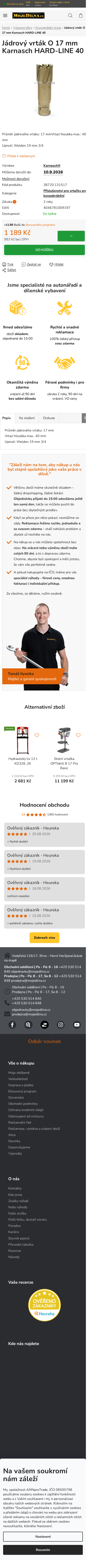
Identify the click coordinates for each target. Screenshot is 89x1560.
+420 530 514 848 (26, 1003)
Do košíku (44, 250)
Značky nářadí (18, 1201)
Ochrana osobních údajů (25, 1110)
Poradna (14, 1226)
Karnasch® (51, 165)
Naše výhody (17, 1207)
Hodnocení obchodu (44, 805)
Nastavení (43, 1536)
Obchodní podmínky (23, 1103)
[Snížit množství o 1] (71, 236)
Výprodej (15, 1153)
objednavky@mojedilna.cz (30, 971)
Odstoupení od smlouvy (26, 1116)
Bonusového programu (40, 225)
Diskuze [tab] (49, 418)
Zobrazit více (44, 937)
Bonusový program (22, 1091)
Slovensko (16, 1097)
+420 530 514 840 (26, 998)
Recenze (14, 1251)
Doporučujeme (19, 1147)
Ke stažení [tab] (27, 418)
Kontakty (15, 1188)
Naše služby (17, 1213)
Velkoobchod (18, 1079)
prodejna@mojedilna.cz (28, 980)
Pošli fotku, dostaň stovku (27, 1219)
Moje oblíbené (19, 1072)
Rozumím (43, 1550)
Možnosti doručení (15, 179)
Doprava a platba (20, 1085)
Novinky (14, 1141)
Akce (12, 1135)
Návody (13, 1257)
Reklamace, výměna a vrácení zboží (34, 1128)
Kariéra (13, 1232)
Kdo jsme (15, 1195)
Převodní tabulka (20, 1244)
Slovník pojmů (18, 1238)
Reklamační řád (19, 1122)
